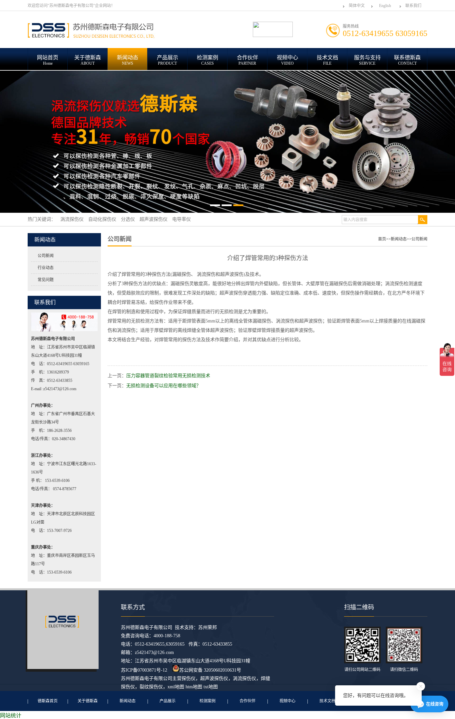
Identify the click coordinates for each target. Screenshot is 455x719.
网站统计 (10, 715)
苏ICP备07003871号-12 (144, 670)
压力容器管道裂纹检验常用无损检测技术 (168, 375)
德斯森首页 (48, 701)
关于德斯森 (88, 701)
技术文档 (327, 701)
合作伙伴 (247, 701)
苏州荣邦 (207, 627)
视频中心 (287, 701)
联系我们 (413, 5)
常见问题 (46, 279)
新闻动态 (399, 239)
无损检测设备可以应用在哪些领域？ (163, 385)
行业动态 (46, 267)
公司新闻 (46, 255)
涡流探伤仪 (244, 678)
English (385, 5)
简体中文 (357, 5)
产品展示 (168, 701)
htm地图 (194, 686)
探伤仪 (189, 678)
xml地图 (176, 686)
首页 (382, 239)
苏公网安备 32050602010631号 (210, 670)
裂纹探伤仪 (151, 686)
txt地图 (211, 686)
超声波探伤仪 (214, 678)
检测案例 (208, 701)
